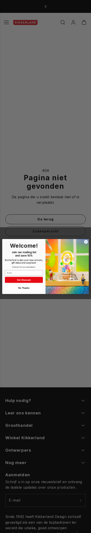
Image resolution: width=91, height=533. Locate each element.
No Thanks (24, 288)
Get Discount (24, 280)
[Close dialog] (86, 242)
